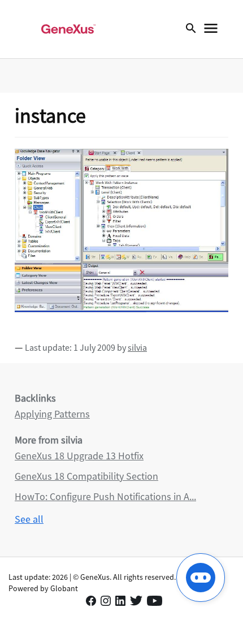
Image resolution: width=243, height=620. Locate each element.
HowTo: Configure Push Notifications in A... (105, 496)
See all (29, 519)
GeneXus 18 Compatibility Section (86, 476)
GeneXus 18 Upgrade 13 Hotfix (79, 455)
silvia (137, 347)
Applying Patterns (52, 413)
